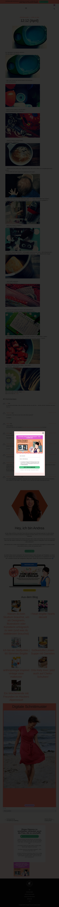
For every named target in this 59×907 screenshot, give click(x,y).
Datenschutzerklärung (25, 464)
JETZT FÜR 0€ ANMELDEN (29, 467)
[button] (43, 433)
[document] (29, 453)
